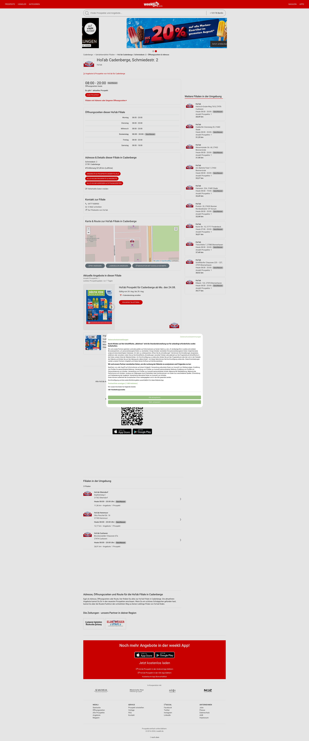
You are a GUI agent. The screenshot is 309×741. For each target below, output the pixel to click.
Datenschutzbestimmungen (190, 337)
